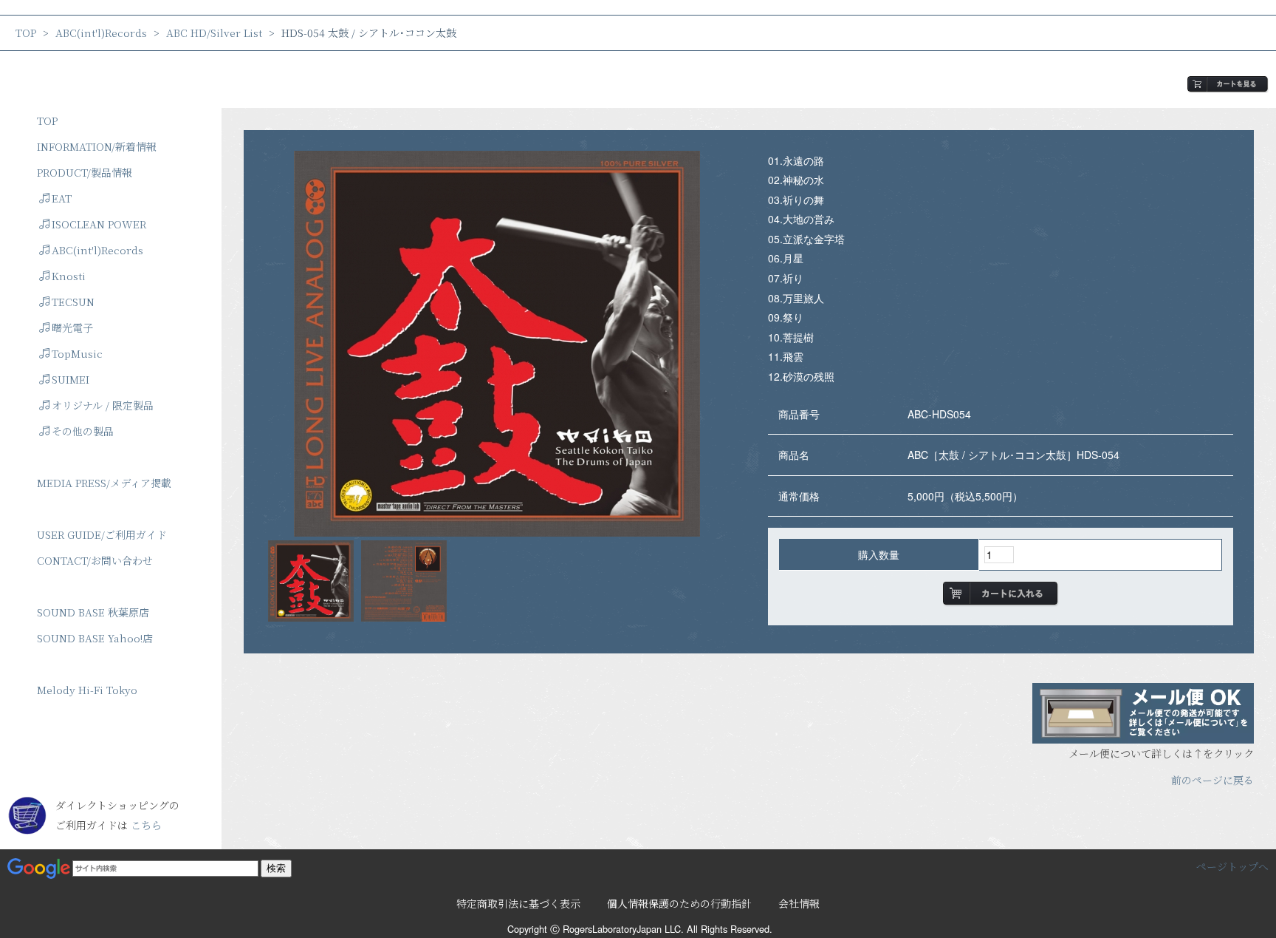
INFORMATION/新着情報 (97, 146)
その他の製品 (83, 431)
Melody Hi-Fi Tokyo (87, 689)
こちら (146, 825)
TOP (26, 32)
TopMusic (77, 353)
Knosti (69, 275)
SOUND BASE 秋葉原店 (93, 612)
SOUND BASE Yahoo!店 (95, 638)
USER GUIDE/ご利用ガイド (102, 534)
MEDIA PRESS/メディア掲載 (104, 482)
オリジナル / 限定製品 (103, 405)
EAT (62, 198)
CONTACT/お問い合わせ (95, 560)
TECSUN (73, 301)
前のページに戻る (1212, 779)
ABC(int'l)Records (101, 32)
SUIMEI (70, 379)
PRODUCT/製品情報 (84, 172)
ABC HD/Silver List (214, 32)
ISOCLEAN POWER (99, 224)
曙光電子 (72, 327)
